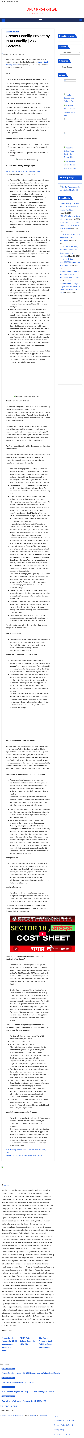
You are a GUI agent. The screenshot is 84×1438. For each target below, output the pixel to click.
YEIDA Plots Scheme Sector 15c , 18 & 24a (27, 1341)
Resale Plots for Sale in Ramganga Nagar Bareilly (24, 1155)
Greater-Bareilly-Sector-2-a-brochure (19, 171)
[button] (77, 20)
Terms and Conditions (62, 1434)
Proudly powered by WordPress (11, 1415)
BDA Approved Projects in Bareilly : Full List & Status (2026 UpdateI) (69, 225)
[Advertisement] (28, 379)
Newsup (33, 1415)
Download (36, 171)
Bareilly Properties (12, 31)
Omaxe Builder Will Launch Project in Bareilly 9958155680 (70, 238)
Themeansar (43, 1415)
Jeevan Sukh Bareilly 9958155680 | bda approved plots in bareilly (70, 262)
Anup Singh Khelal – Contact (64, 1420)
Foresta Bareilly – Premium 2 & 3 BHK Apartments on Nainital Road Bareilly (9, 1344)
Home (56, 1416)
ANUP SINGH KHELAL (42, 9)
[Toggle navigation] (40, 20)
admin (6, 1185)
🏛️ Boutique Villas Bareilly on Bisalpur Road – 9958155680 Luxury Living (69, 274)
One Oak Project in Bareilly (64, 1425)
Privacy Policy (59, 1430)
